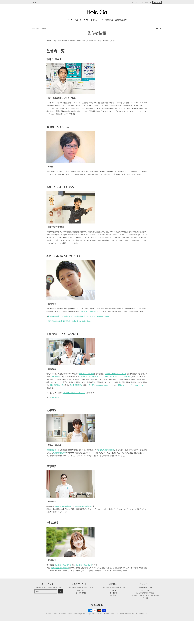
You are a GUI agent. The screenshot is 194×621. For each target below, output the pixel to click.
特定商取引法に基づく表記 (127, 613)
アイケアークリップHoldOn (58, 613)
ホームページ (35, 28)
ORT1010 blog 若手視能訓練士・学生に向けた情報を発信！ (68, 321)
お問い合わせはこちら (145, 587)
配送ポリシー (114, 613)
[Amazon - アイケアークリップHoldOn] (160, 28)
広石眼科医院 (51, 450)
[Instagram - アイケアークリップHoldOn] (153, 28)
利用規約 (106, 613)
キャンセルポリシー (141, 613)
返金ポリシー (85, 613)
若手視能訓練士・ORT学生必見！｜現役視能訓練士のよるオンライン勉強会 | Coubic (78, 316)
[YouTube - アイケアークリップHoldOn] (157, 28)
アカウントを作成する (145, 2)
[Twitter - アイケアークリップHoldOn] (150, 28)
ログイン (134, 2)
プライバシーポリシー (96, 613)
